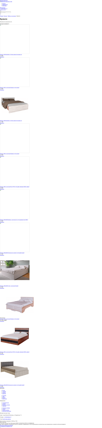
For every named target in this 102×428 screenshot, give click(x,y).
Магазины (4, 5)
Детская (4, 392)
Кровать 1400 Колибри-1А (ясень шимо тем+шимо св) (11, 120)
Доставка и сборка (6, 407)
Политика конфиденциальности (6, 425)
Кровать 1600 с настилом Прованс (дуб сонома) (9, 318)
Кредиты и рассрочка (6, 411)
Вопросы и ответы (6, 404)
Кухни (3, 390)
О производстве (5, 402)
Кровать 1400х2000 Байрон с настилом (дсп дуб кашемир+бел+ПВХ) (14, 219)
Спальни (4, 391)
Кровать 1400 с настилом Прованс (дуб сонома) (9, 153)
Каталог (4, 3)
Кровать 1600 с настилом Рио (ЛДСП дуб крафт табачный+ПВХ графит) (14, 351)
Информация (5, 4)
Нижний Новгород (4, 0)
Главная (1, 16)
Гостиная (4, 395)
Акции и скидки (5, 410)
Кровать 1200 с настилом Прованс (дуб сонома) (9, 87)
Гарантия (4, 405)
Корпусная (4, 398)
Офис (3, 396)
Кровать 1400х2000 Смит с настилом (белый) (9, 285)
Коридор (4, 393)
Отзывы (4, 403)
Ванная (3, 397)
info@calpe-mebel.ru (7, 419)
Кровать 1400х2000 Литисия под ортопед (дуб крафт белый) (12, 252)
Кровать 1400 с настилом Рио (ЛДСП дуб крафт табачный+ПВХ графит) (14, 186)
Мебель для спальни (12, 16)
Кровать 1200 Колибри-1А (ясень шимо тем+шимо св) (11, 54)
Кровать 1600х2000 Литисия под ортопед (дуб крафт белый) (12, 384)
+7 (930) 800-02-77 (3, 9)
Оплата (3, 408)
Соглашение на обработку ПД (6, 426)
